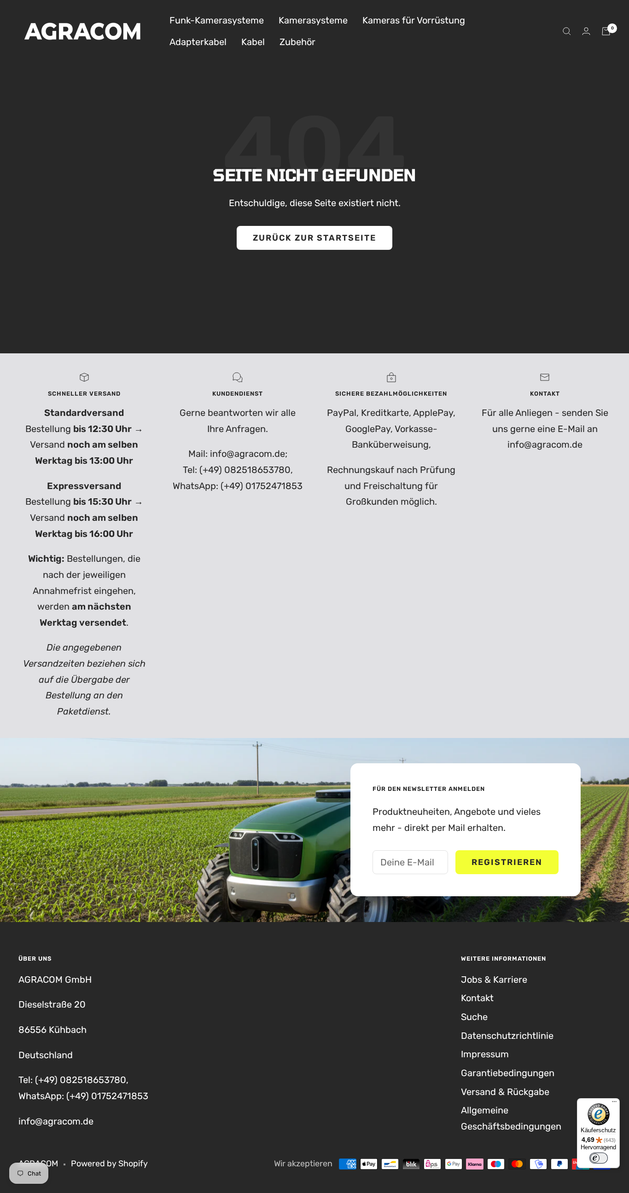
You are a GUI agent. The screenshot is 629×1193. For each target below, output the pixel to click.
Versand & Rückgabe (505, 1091)
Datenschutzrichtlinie (507, 1035)
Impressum (485, 1054)
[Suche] (567, 31)
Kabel (253, 41)
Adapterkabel (198, 41)
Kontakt (477, 997)
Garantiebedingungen (507, 1072)
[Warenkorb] (606, 31)
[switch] (598, 1158)
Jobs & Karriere (494, 979)
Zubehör (297, 41)
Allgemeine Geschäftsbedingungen (511, 1118)
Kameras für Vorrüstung (413, 20)
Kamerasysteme (313, 20)
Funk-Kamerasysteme (216, 20)
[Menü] (614, 1103)
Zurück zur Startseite (314, 238)
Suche (474, 1016)
